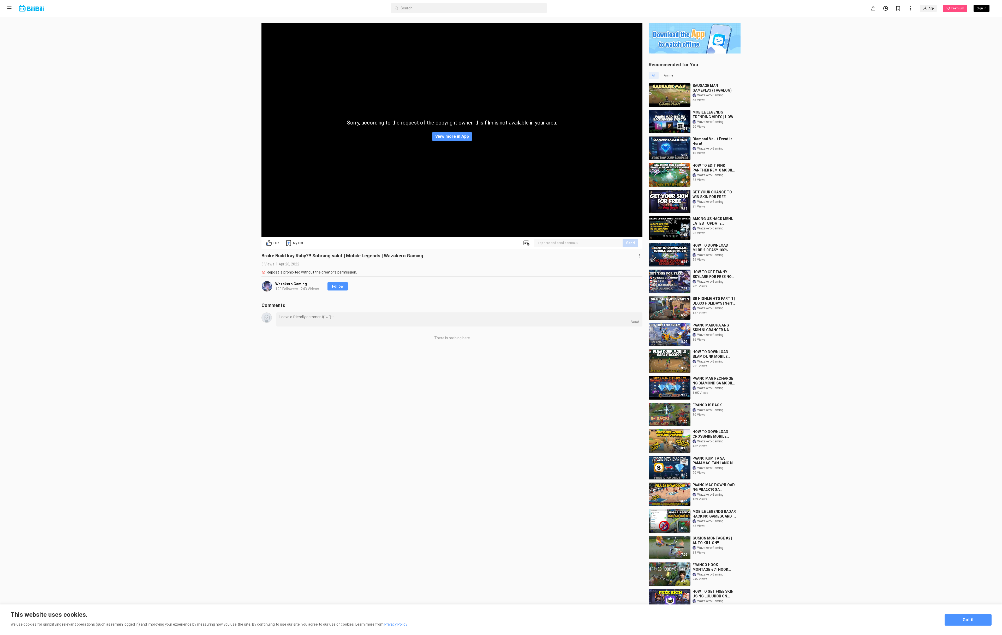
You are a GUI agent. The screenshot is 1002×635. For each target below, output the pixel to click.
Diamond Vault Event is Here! (712, 141)
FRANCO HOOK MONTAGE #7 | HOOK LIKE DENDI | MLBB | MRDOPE (710, 567)
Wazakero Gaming (291, 284)
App (931, 8)
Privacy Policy (395, 624)
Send (630, 243)
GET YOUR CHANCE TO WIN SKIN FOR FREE (712, 194)
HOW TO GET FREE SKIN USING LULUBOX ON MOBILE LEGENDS (713, 593)
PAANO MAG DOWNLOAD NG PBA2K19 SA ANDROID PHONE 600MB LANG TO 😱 (714, 487)
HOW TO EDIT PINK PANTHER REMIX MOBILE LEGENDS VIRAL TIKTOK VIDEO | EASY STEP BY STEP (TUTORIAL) (714, 168)
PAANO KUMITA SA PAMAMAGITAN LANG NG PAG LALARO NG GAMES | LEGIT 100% (714, 460)
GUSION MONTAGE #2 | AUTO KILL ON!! (712, 540)
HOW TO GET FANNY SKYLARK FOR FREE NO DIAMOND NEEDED (712, 274)
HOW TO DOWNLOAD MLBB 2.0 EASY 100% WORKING (710, 247)
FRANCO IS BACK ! (708, 405)
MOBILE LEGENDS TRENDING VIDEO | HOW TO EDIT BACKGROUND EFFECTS (713, 114)
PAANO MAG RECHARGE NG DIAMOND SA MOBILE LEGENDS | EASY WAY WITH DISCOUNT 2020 (714, 380)
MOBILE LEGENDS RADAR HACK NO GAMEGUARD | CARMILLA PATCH (714, 514)
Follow (337, 286)
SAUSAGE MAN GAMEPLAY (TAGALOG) (712, 88)
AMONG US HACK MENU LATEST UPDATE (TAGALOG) (713, 221)
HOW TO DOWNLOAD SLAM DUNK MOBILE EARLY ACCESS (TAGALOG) (710, 354)
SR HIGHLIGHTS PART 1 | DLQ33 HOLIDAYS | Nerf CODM (714, 301)
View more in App (452, 136)
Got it (968, 619)
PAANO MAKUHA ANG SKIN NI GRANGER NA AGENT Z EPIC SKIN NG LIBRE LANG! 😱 (712, 327)
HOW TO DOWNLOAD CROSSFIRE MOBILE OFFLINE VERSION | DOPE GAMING (714, 434)
